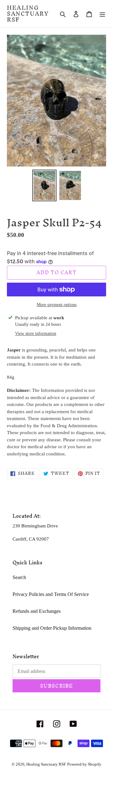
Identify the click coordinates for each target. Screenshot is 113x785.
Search (19, 577)
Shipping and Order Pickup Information (52, 628)
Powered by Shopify (84, 764)
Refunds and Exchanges (37, 611)
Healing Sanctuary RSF (28, 14)
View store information (35, 333)
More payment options (57, 304)
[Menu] (102, 14)
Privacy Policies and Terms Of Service (51, 594)
